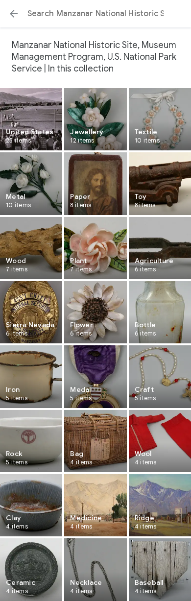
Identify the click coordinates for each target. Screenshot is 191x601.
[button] (13, 13)
